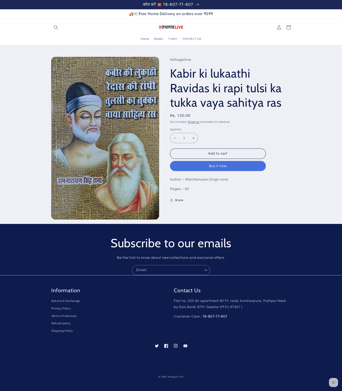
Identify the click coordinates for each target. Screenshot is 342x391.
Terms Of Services (63, 316)
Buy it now (218, 166)
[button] (56, 27)
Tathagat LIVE (175, 377)
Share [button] (179, 200)
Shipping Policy (62, 330)
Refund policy (61, 323)
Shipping (193, 122)
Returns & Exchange (65, 301)
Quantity (176, 129)
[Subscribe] (205, 270)
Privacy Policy (61, 308)
